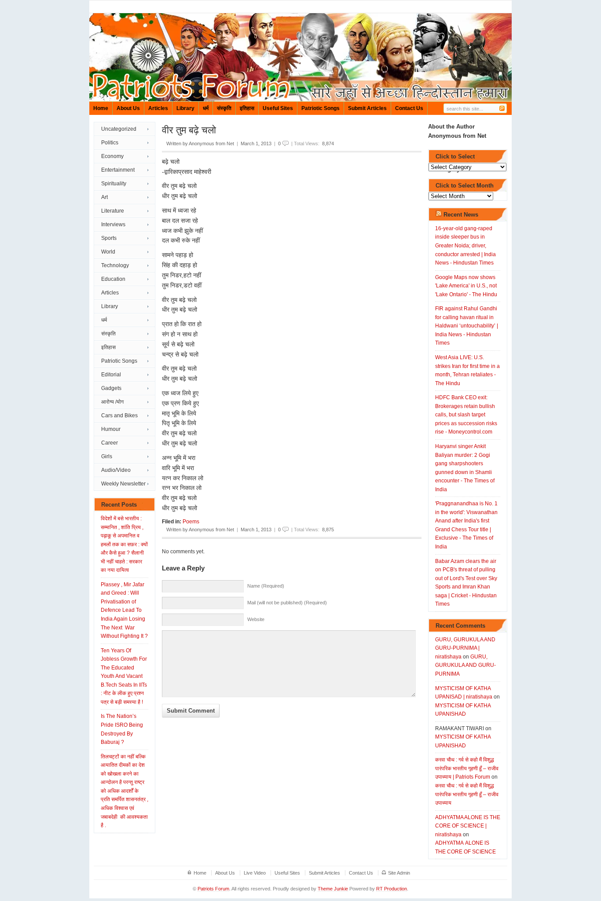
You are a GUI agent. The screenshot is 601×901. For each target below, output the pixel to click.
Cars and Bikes (119, 415)
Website (255, 619)
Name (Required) (265, 585)
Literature (112, 211)
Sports (109, 238)
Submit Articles (367, 108)
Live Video (255, 872)
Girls (106, 456)
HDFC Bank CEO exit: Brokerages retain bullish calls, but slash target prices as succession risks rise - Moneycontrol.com (466, 414)
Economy (112, 156)
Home (100, 108)
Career (109, 443)
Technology (115, 265)
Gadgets (111, 388)
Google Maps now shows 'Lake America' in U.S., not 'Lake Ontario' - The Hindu (466, 286)
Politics (109, 143)
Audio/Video (116, 470)
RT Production (391, 888)
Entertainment (118, 170)
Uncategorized (118, 129)
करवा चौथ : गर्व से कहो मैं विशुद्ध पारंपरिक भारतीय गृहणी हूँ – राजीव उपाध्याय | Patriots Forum (466, 768)
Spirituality (113, 183)
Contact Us (409, 108)
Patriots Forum (213, 888)
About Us (128, 108)
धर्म (206, 108)
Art (104, 197)
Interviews (113, 224)
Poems (191, 522)
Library (185, 108)
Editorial (111, 374)
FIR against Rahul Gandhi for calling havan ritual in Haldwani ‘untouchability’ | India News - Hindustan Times (466, 325)
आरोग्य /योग (112, 402)
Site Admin (399, 872)
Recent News (460, 214)
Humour (111, 429)
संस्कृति (224, 108)
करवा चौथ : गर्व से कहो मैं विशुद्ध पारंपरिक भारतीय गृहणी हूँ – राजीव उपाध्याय (466, 794)
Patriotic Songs (320, 108)
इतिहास (247, 108)
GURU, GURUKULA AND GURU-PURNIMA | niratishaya (465, 648)
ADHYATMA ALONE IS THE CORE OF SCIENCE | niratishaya (467, 826)
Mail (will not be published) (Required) (287, 602)
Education (113, 279)
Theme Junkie (333, 888)
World (108, 252)
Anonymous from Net (211, 143)
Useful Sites (278, 108)
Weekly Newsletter (123, 484)
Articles (158, 108)
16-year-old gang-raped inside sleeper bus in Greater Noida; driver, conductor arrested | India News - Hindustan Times (465, 245)
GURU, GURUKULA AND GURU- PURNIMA (465, 665)
